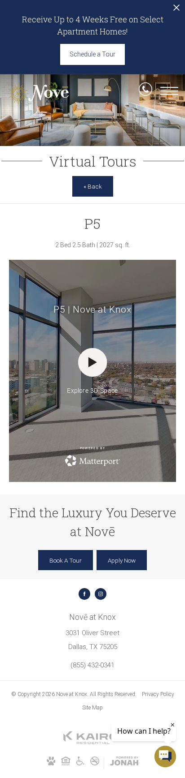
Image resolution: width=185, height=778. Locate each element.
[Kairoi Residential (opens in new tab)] (92, 742)
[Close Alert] (176, 10)
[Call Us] (145, 90)
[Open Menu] (169, 91)
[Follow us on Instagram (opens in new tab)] (100, 594)
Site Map (92, 708)
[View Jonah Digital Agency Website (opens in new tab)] (124, 763)
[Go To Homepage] (38, 93)
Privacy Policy (158, 694)
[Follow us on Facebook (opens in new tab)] (84, 594)
